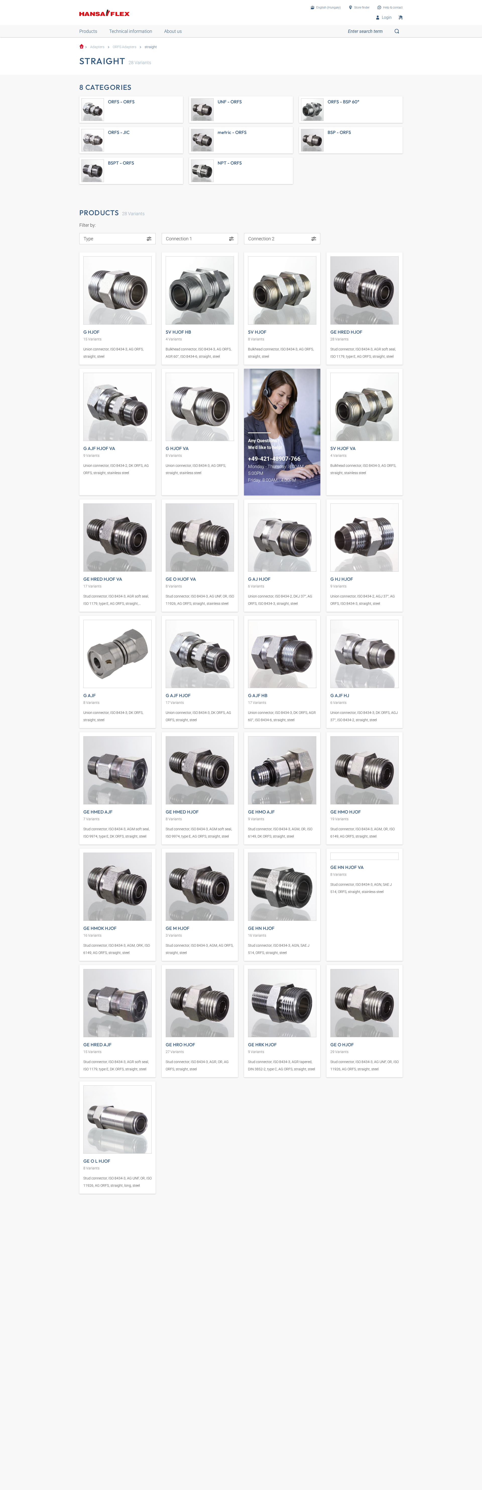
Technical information (130, 31)
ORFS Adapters (124, 47)
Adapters (97, 47)
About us (173, 31)
